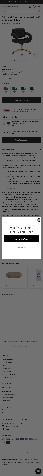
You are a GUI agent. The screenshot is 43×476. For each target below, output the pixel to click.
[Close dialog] (38, 220)
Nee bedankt (21, 247)
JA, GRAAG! (21, 238)
